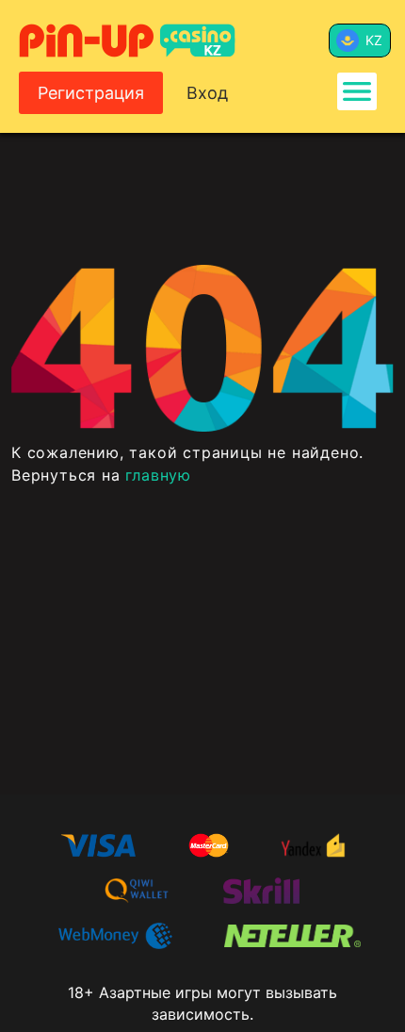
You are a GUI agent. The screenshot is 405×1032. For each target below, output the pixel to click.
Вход (207, 93)
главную (158, 475)
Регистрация (91, 93)
